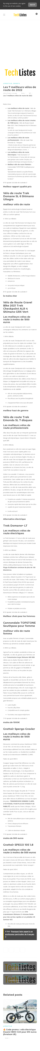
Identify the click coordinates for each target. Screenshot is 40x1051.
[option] (20, 1019)
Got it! (32, 5)
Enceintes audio (20, 976)
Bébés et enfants (20, 964)
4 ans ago (14, 93)
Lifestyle (7, 83)
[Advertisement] (20, 41)
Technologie (22, 978)
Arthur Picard (7, 93)
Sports (16, 83)
